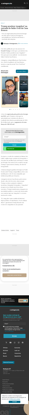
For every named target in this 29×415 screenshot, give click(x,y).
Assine (21, 300)
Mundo (19, 7)
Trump (17, 230)
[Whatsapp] (14, 342)
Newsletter (18, 356)
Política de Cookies (7, 387)
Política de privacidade (8, 383)
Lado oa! (17, 350)
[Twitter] (6, 342)
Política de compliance (8, 389)
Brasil (15, 7)
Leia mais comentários (14, 275)
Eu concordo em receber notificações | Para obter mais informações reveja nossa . (14, 141)
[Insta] (18, 342)
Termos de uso (6, 385)
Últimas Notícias (9, 7)
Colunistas (18, 353)
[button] (10, 109)
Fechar (14, 402)
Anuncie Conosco (8, 362)
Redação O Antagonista (10, 43)
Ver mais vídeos (21, 71)
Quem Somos (5, 379)
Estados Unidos (5, 230)
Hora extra (5, 381)
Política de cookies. (15, 399)
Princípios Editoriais (7, 391)
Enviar (14, 145)
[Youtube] (10, 342)
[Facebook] (22, 342)
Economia (24, 7)
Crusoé (2, 7)
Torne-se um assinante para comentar (11, 270)
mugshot (12, 230)
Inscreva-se (10, 148)
